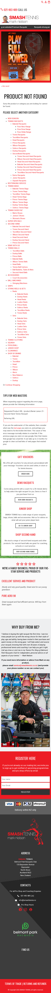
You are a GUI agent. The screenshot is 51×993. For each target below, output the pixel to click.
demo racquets (25, 483)
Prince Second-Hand (21, 243)
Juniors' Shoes (18, 216)
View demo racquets (25, 500)
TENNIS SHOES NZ (15, 210)
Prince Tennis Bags (20, 199)
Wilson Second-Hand (21, 235)
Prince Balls (17, 256)
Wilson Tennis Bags (20, 202)
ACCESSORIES (13, 275)
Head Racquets (18, 140)
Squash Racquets (19, 181)
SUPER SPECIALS (14, 221)
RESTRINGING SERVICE (17, 183)
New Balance (18, 375)
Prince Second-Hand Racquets (29, 170)
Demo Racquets (19, 175)
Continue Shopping (12, 385)
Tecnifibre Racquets (20, 137)
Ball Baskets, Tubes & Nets (23, 270)
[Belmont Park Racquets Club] (25, 942)
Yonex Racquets (19, 135)
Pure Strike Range (24, 132)
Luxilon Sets (22, 326)
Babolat (16, 356)
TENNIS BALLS (13, 248)
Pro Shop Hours (27, 905)
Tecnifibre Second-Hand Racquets (30, 172)
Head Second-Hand (20, 237)
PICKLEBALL (13, 345)
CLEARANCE (13, 351)
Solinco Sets (22, 332)
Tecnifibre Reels (23, 310)
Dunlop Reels (22, 297)
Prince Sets (21, 329)
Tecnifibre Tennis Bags (21, 194)
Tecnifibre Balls (18, 251)
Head (15, 364)
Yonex (15, 359)
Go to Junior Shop (25, 526)
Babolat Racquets (19, 124)
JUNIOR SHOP (13, 348)
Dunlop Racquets (19, 151)
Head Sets (21, 324)
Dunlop (15, 380)
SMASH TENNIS (25, 990)
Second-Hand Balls (20, 272)
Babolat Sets (22, 318)
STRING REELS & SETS (17, 289)
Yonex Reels (22, 313)
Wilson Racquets (19, 145)
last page (17, 428)
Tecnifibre (16, 361)
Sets (14, 316)
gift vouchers (25, 457)
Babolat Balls (18, 259)
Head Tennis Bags (20, 197)
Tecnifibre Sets (23, 334)
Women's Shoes (19, 218)
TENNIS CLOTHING (15, 340)
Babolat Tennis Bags (20, 189)
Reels (15, 291)
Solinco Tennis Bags (20, 208)
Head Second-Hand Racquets (28, 162)
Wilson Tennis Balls (20, 262)
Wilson (15, 370)
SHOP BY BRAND (14, 353)
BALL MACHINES (14, 280)
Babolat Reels (22, 294)
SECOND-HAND (14, 224)
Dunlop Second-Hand (21, 240)
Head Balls (17, 264)
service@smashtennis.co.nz (25, 665)
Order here (25, 474)
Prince (15, 367)
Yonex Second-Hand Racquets (29, 156)
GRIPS (10, 286)
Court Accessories (20, 278)
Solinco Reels (22, 307)
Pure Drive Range (23, 129)
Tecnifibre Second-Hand (22, 232)
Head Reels (21, 299)
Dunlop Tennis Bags (20, 205)
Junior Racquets (19, 178)
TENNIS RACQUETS (15, 121)
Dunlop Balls (17, 253)
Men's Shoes (17, 213)
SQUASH (11, 343)
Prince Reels (22, 305)
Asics (15, 372)
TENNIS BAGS (13, 186)
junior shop (25, 509)
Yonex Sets (21, 337)
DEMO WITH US (14, 245)
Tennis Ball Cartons (20, 267)
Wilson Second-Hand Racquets (29, 159)
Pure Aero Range (23, 127)
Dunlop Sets (22, 321)
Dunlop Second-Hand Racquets (29, 167)
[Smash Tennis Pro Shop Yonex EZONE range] (25, 56)
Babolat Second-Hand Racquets (29, 164)
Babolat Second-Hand (21, 226)
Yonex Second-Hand (21, 229)
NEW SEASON (13, 118)
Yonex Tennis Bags (20, 191)
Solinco (15, 378)
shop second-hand (25, 534)
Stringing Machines (20, 283)
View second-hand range (25, 551)
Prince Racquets (19, 143)
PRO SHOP (5, 86)
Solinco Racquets (19, 148)
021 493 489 (8, 9)
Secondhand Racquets (21, 154)
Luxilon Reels (22, 302)
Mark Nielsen (27, 656)
